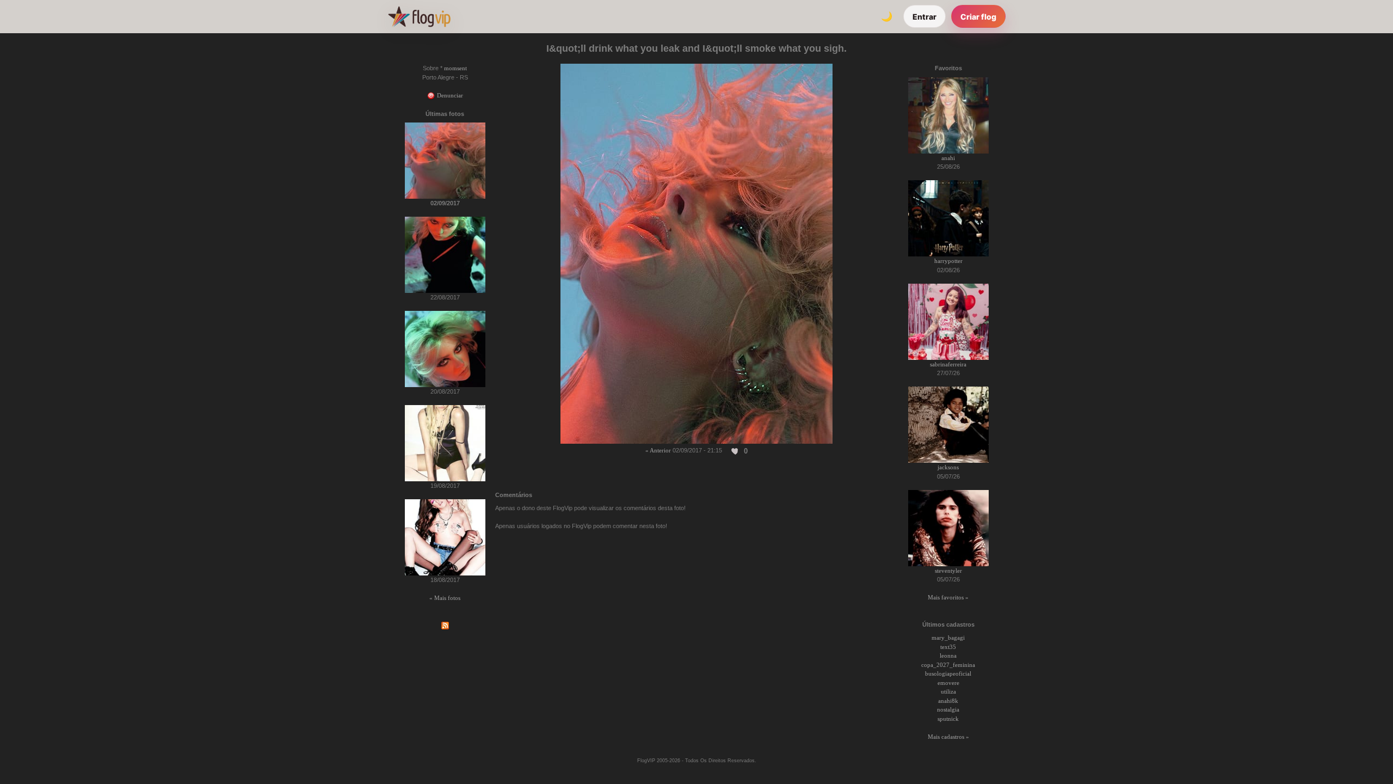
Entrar (924, 16)
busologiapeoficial (948, 673)
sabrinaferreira (948, 364)
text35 (948, 647)
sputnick (948, 718)
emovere (948, 682)
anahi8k (948, 700)
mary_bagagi (948, 637)
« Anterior (658, 450)
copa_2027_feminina (948, 664)
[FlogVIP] (419, 16)
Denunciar (449, 95)
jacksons (948, 467)
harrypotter (948, 261)
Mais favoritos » (948, 597)
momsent (455, 68)
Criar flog (978, 16)
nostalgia (948, 709)
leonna (948, 655)
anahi (948, 158)
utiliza (948, 691)
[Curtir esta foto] (735, 451)
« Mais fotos (444, 598)
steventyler (948, 570)
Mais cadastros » (948, 736)
